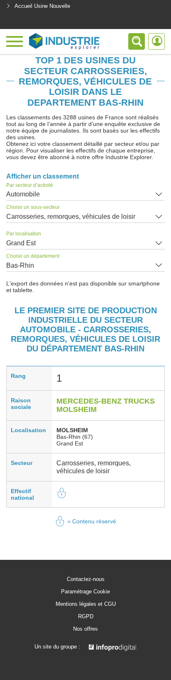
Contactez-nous (86, 579)
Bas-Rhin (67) (74, 436)
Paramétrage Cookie (85, 592)
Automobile (23, 194)
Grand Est (21, 243)
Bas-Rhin (20, 265)
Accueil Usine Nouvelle (42, 6)
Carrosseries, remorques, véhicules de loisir (70, 216)
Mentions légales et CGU (86, 604)
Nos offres (85, 629)
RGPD (85, 617)
